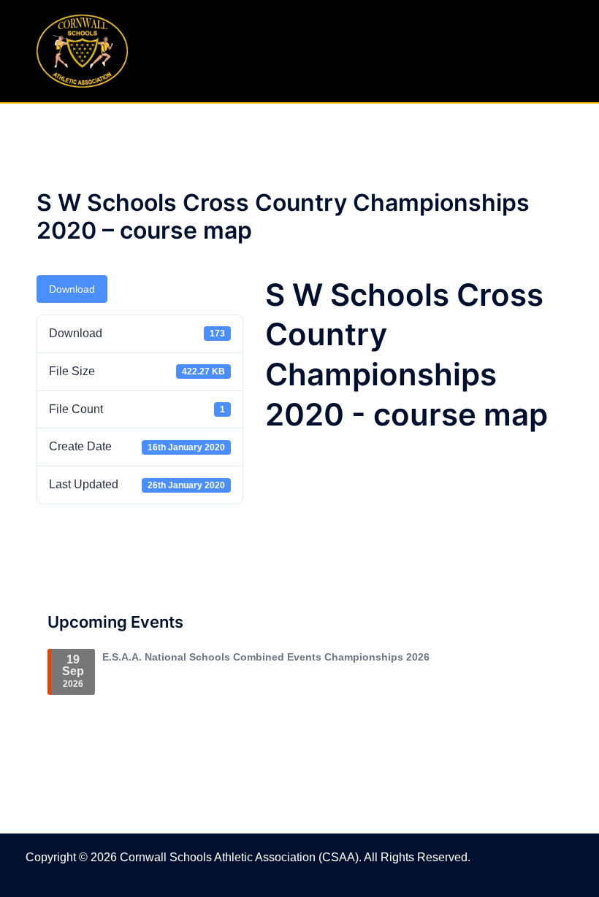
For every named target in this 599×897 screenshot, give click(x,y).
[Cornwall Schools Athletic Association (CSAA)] (82, 50)
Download (72, 289)
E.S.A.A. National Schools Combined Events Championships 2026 (266, 657)
